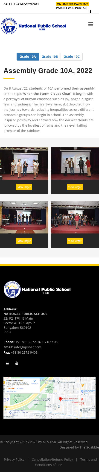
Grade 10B (50, 56)
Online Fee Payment (72, 4)
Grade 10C (72, 56)
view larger (24, 187)
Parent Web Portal (71, 8)
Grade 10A (28, 56)
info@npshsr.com (27, 347)
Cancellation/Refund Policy (52, 459)
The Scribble (89, 447)
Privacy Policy (14, 459)
